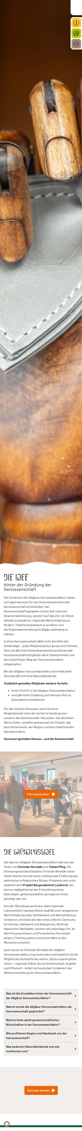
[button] (7, 1124)
